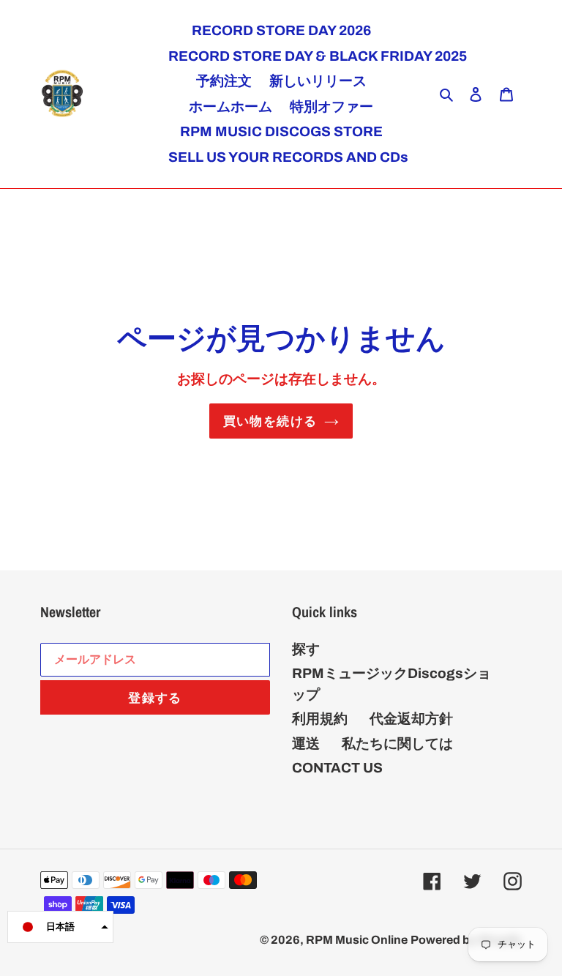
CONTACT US (337, 767)
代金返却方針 (411, 718)
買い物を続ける (270, 420)
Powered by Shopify (466, 940)
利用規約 (320, 718)
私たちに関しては (397, 743)
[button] (60, 927)
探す (306, 649)
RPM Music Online (357, 940)
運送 (306, 743)
